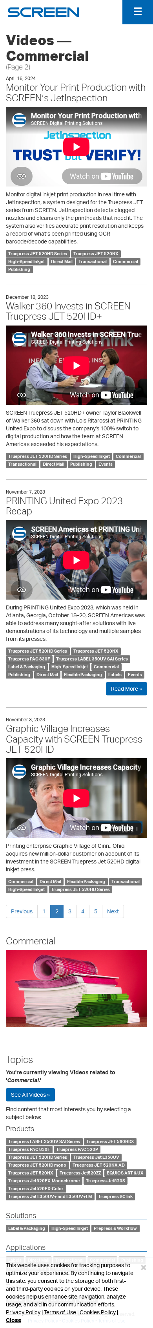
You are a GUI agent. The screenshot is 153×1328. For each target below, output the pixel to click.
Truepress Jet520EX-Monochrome (44, 1180)
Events (105, 464)
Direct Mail (62, 261)
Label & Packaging (26, 666)
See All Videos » (30, 1094)
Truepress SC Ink (115, 1196)
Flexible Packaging (83, 674)
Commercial (125, 261)
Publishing (19, 269)
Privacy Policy (23, 1312)
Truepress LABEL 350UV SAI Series (92, 659)
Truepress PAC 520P (77, 1149)
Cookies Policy (98, 1312)
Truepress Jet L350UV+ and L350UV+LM (50, 1196)
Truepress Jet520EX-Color (36, 1188)
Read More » (126, 688)
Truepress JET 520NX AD (99, 1165)
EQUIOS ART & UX (125, 1173)
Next (113, 911)
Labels (115, 674)
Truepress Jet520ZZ (80, 1173)
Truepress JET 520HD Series (37, 253)
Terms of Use (60, 1312)
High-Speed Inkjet (26, 261)
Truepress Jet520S (105, 1180)
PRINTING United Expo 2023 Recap (64, 506)
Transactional (92, 261)
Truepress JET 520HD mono (37, 1165)
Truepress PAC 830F (29, 659)
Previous (22, 911)
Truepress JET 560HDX (110, 1141)
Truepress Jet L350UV (96, 1157)
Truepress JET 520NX (95, 253)
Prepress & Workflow (115, 1228)
